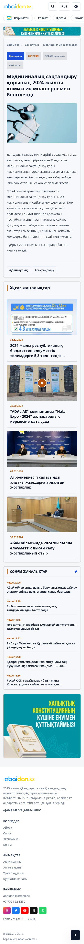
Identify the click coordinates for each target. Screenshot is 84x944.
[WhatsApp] (42, 910)
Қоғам (61, 18)
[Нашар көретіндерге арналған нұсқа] (76, 6)
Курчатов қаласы (15, 879)
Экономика (11, 839)
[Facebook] (16, 910)
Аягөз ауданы (12, 867)
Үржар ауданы (13, 873)
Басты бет (13, 44)
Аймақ (7, 828)
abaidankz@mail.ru (16, 896)
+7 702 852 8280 (14, 901)
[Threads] (34, 910)
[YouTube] (25, 910)
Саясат (43, 18)
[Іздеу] (53, 6)
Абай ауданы (12, 862)
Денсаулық (32, 44)
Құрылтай (21, 18)
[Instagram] (7, 910)
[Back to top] (75, 935)
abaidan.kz (15, 183)
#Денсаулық (18, 270)
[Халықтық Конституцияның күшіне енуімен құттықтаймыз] (42, 31)
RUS (64, 6)
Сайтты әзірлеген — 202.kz (19, 919)
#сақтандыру (44, 270)
